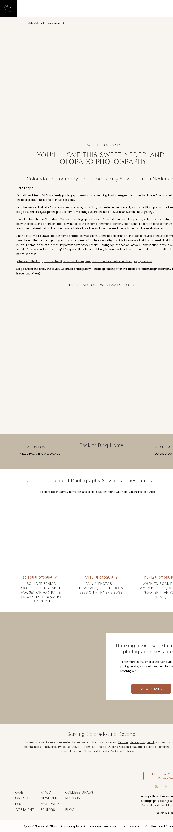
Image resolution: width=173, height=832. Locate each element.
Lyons (63, 751)
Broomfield (88, 746)
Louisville (150, 746)
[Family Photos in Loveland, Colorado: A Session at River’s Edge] (101, 536)
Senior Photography (40, 577)
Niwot (88, 751)
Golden (124, 746)
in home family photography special (110, 223)
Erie (99, 746)
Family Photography (101, 145)
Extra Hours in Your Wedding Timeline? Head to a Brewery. (59, 453)
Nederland (75, 751)
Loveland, (163, 746)
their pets (30, 223)
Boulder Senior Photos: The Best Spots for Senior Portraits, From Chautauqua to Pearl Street (41, 592)
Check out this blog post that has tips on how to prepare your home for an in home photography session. (84, 261)
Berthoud (73, 746)
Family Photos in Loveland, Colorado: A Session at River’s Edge (101, 588)
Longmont (147, 742)
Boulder (123, 742)
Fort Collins (110, 746)
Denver (134, 742)
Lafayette (136, 746)
